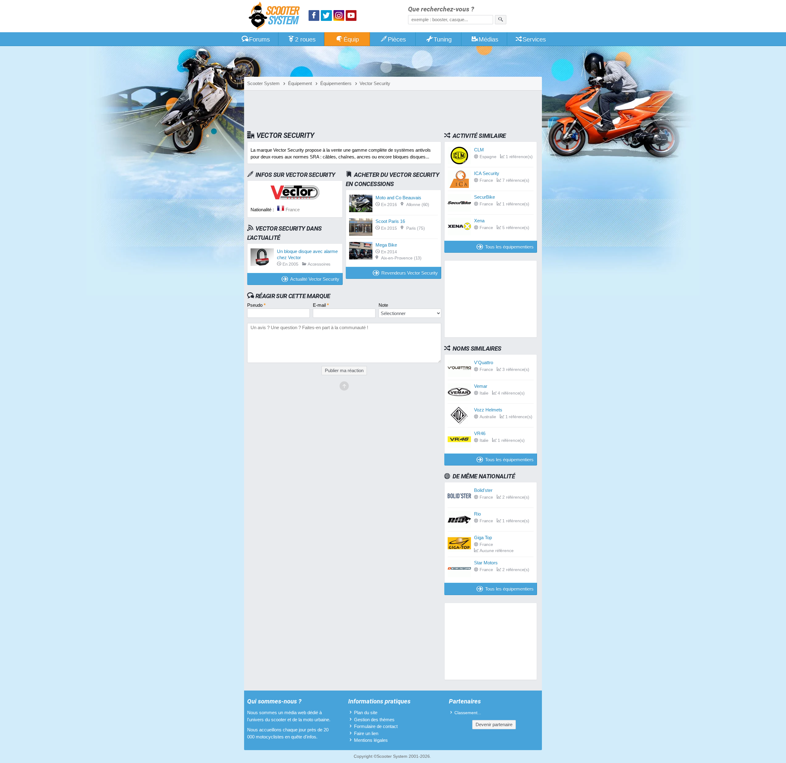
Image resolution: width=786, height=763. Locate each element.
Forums (259, 39)
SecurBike (484, 197)
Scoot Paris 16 (390, 221)
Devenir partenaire (494, 724)
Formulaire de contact (376, 726)
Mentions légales (371, 740)
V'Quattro (483, 362)
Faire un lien (366, 733)
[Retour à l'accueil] (275, 16)
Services (534, 39)
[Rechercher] (500, 19)
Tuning (443, 39)
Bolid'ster (483, 490)
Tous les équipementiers (509, 246)
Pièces (397, 39)
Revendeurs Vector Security (409, 272)
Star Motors (486, 562)
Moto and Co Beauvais (398, 197)
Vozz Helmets (488, 409)
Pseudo (256, 305)
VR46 (479, 433)
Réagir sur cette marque (292, 296)
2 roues (305, 39)
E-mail (321, 305)
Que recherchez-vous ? (441, 9)
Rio (477, 513)
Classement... (467, 712)
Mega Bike (386, 244)
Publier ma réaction (344, 370)
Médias (488, 39)
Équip (351, 39)
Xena (479, 220)
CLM (479, 149)
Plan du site (365, 712)
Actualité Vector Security (314, 279)
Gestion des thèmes (374, 719)
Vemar (480, 386)
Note (383, 305)
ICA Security (486, 173)
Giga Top (483, 537)
